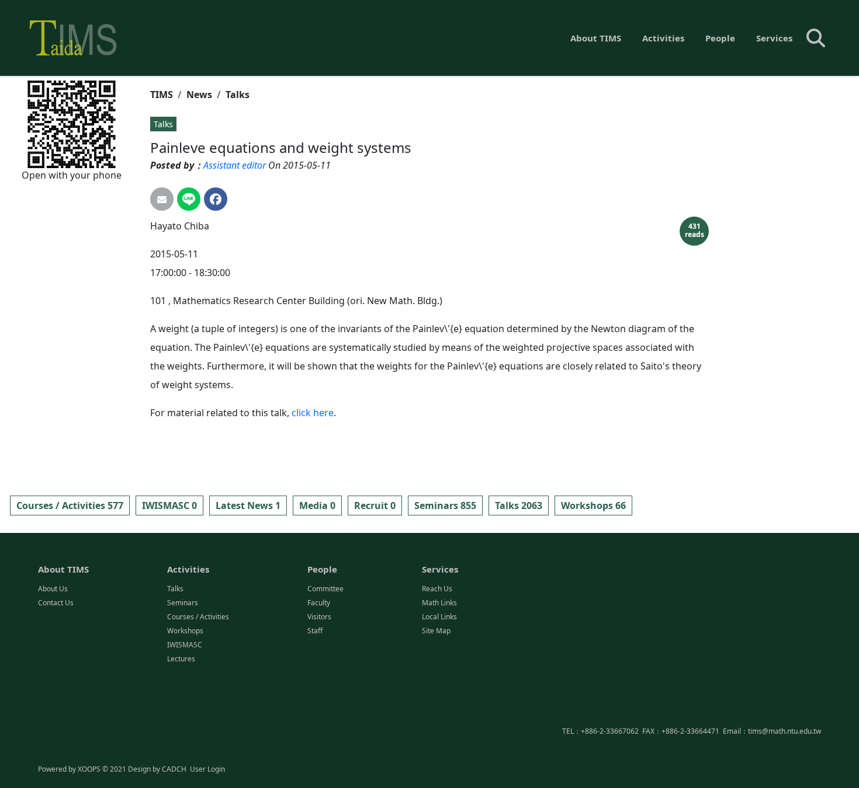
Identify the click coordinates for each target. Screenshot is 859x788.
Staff (315, 631)
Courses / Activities (198, 617)
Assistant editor (234, 165)
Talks (238, 94)
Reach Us (437, 589)
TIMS (161, 94)
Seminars (182, 603)
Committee (325, 589)
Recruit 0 (375, 505)
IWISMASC (184, 645)
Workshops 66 (593, 505)
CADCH (174, 769)
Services (774, 38)
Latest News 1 (248, 505)
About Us (53, 589)
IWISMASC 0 (169, 505)
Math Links (439, 603)
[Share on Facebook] (215, 199)
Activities (663, 38)
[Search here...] (816, 38)
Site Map (436, 631)
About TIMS (595, 38)
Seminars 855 (445, 505)
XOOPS (89, 769)
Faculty (318, 603)
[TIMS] (73, 37)
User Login (207, 769)
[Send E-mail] (162, 199)
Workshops (185, 631)
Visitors (319, 617)
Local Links (439, 617)
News (199, 94)
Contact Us (56, 603)
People (720, 38)
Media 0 (317, 505)
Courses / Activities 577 (69, 505)
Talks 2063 (518, 505)
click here (313, 412)
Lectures (181, 659)
